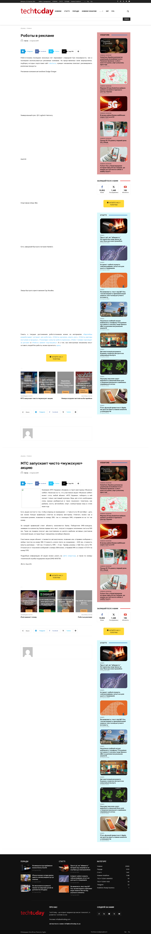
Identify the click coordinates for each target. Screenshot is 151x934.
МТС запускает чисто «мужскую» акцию (37, 398)
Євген (26, 40)
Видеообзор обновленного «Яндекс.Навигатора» (66, 383)
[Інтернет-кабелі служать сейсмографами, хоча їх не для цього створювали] (113, 253)
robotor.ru (52, 63)
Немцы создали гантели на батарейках (76, 398)
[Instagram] (120, 1)
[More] (78, 51)
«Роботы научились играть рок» (65, 337)
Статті (102, 235)
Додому (23, 28)
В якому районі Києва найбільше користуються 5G (112, 116)
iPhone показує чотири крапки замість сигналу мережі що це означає (43, 877)
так (102, 186)
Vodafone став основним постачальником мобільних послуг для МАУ (84, 383)
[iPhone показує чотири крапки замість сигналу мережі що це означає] (26, 877)
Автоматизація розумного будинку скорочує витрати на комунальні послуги (112, 353)
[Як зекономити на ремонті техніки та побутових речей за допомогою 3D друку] (26, 888)
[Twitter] (123, 1)
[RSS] (104, 914)
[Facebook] (118, 1)
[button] (127, 11)
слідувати (113, 186)
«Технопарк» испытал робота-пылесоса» (54, 340)
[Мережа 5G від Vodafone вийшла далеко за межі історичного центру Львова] (113, 76)
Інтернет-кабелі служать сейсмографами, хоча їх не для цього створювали (112, 266)
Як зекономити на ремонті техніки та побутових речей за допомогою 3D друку (42, 888)
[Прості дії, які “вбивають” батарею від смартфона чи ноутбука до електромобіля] (113, 226)
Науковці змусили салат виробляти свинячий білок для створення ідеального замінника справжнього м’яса (113, 381)
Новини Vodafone (84, 391)
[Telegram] (109, 914)
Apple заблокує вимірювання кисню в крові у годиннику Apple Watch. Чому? (47, 383)
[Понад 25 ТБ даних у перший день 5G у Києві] (113, 129)
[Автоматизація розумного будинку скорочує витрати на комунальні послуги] (113, 340)
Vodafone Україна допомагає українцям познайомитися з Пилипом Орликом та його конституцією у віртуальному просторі (112, 61)
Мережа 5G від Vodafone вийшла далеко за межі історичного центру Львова (112, 90)
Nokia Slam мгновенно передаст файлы (29, 383)
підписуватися (126, 186)
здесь (58, 345)
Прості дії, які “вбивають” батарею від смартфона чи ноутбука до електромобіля (111, 239)
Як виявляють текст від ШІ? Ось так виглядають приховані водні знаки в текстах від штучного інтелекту (113, 294)
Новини (29, 28)
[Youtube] (129, 1)
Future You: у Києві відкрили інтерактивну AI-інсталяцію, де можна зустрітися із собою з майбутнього (112, 168)
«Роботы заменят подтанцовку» (44, 343)
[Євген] (22, 40)
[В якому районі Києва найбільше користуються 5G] (113, 103)
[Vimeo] (126, 1)
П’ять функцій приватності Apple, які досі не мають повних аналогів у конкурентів (113, 409)
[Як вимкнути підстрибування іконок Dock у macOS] (26, 868)
